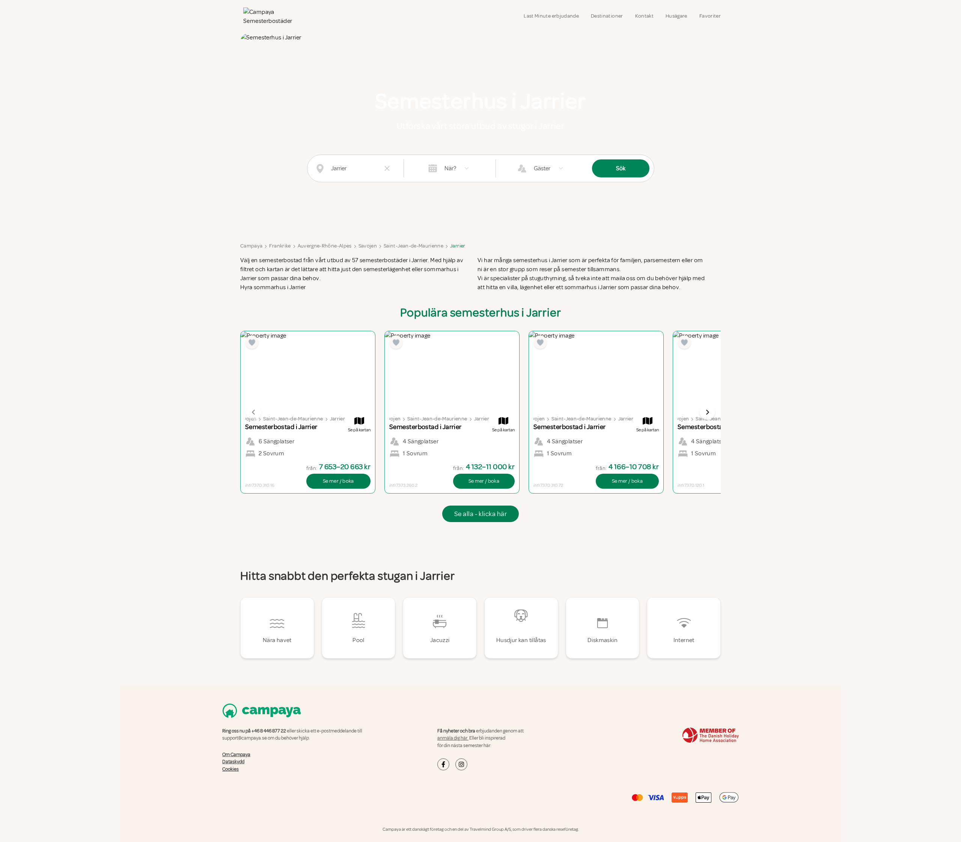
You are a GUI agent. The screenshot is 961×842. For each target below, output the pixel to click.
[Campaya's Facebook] (443, 764)
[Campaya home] (271, 17)
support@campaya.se (244, 738)
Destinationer (607, 16)
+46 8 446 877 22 (269, 731)
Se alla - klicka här (480, 514)
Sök (620, 168)
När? (450, 168)
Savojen (367, 246)
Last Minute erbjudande (551, 16)
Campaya (251, 246)
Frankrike (280, 246)
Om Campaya (236, 755)
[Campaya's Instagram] (461, 764)
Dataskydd (233, 762)
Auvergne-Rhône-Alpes (325, 246)
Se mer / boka (338, 481)
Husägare (676, 16)
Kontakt (644, 16)
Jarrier (457, 246)
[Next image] (707, 412)
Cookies (230, 769)
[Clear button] (387, 168)
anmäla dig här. (452, 738)
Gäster (542, 168)
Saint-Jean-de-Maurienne (413, 246)
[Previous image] (253, 412)
